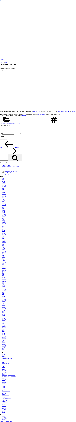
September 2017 (4, 262)
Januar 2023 (3, 212)
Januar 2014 (3, 297)
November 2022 (4, 213)
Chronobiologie (11, 113)
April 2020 (3, 238)
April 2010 (3, 332)
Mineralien (3, 394)
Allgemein (3, 355)
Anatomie (3, 356)
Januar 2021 (3, 231)
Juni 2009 (3, 340)
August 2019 (3, 244)
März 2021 (3, 229)
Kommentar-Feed (4, 418)
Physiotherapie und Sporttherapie (6, 398)
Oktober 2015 (4, 280)
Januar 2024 (3, 202)
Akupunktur (3, 354)
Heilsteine (16, 112)
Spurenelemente (4, 406)
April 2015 (3, 285)
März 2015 (3, 286)
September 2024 (4, 196)
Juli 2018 (3, 254)
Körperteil (3, 386)
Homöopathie (4, 383)
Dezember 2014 (4, 288)
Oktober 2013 (4, 299)
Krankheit (3, 387)
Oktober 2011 (4, 318)
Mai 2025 (3, 190)
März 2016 (3, 276)
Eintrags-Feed (4, 417)
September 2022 (4, 215)
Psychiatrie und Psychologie (6, 400)
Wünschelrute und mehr (5, 411)
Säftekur (6, 173)
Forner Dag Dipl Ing (4, 174)
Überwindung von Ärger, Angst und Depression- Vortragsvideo (10, 166)
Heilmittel (22, 122)
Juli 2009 (3, 339)
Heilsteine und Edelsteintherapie (6, 379)
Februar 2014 (3, 296)
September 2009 (4, 338)
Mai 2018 (3, 256)
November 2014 (4, 289)
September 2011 (4, 319)
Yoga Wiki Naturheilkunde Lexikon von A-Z (64, 111)
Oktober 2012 (4, 309)
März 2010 (3, 333)
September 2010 (4, 328)
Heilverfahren (32, 122)
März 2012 (3, 314)
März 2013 (3, 305)
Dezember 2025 (4, 184)
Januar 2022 (3, 221)
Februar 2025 (3, 192)
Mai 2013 (3, 303)
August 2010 (3, 329)
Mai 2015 (3, 284)
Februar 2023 (3, 211)
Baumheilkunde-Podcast (5, 363)
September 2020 (4, 234)
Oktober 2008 (4, 346)
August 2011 (3, 320)
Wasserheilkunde (4, 409)
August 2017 (3, 263)
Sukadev (6, 62)
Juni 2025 (3, 189)
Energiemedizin (4, 368)
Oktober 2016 (4, 271)
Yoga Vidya (73, 111)
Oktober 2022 (4, 214)
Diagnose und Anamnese (5, 364)
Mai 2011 (3, 322)
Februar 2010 (3, 334)
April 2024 (3, 200)
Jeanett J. (3, 173)
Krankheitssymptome (5, 389)
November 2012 (4, 308)
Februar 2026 (3, 183)
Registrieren (3, 416)
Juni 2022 (3, 217)
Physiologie (3, 397)
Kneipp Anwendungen (5, 385)
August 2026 (3, 178)
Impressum (1, 420)
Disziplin (14, 122)
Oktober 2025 (4, 186)
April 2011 (3, 323)
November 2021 (4, 223)
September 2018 (4, 253)
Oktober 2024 (4, 195)
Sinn (2, 405)
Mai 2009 (3, 341)
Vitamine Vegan (4, 408)
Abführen (3, 353)
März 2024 (3, 201)
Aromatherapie (4, 357)
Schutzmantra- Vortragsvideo (6, 167)
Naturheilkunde (2, 59)
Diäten (3, 365)
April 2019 (3, 247)
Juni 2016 (3, 274)
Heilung (29, 122)
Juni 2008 (3, 349)
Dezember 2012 (4, 307)
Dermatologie (7, 113)
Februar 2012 (3, 315)
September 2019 (4, 243)
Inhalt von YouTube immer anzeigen (6, 70)
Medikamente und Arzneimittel (6, 391)
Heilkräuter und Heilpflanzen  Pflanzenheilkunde (8, 375)
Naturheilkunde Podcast (36, 111)
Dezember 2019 (4, 241)
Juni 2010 (3, 331)
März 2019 (3, 248)
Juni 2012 (3, 312)
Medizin (35, 122)
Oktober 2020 (4, 233)
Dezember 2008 (4, 344)
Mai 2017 (3, 265)
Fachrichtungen (18, 122)
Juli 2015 (3, 283)
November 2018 (4, 251)
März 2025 (3, 191)
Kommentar (2, 133)
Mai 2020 (3, 237)
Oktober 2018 (4, 252)
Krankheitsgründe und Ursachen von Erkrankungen (9, 388)
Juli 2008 (3, 348)
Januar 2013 (3, 306)
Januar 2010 (3, 335)
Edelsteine (3, 367)
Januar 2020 (3, 240)
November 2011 (4, 317)
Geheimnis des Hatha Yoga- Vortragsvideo (11, 171)
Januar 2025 (3, 193)
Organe (3, 396)
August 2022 (3, 216)
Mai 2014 (3, 294)
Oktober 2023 (4, 205)
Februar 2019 (3, 249)
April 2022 (3, 219)
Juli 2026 (3, 179)
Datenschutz (1, 421)
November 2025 (4, 185)
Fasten (3, 371)
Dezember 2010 (4, 326)
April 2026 (3, 181)
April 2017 (3, 266)
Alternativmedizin (2, 113)
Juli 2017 (3, 264)
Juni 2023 (3, 208)
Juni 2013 (3, 302)
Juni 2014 (3, 293)
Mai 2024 (3, 199)
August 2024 (3, 197)
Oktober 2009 (4, 337)
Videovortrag (3, 407)
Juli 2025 (3, 188)
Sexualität (3, 404)
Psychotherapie (4, 401)
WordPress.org (4, 419)
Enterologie (15, 113)
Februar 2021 (3, 230)
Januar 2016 (3, 278)
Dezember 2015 (4, 279)
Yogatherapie (3, 412)
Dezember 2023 (4, 203)
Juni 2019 (3, 246)
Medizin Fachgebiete (40, 122)
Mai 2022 (3, 218)
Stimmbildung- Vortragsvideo (6, 165)
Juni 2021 (3, 227)
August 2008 (3, 347)
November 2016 (4, 270)
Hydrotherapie (4, 384)
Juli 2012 (3, 311)
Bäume (3, 362)
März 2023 (3, 210)
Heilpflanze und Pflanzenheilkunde (7, 377)
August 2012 (3, 310)
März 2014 (3, 295)
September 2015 (4, 281)
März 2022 (3, 220)
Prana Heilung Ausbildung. (41, 114)
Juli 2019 (3, 245)
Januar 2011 (3, 325)
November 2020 (4, 232)
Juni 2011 (3, 321)
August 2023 (3, 206)
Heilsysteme (25, 122)
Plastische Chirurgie (14, 66)
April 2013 (3, 304)
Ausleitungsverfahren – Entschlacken (7, 358)
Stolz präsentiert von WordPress (8, 421)
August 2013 (3, 301)
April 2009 (3, 342)
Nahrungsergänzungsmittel (5, 395)
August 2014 (3, 291)
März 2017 (3, 267)
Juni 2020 (3, 236)
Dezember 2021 (4, 222)
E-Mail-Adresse (2, 136)
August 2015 (3, 282)
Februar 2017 (3, 268)
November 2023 (4, 204)
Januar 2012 (3, 316)
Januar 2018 (3, 259)
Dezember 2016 (4, 269)
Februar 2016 (3, 277)
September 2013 (4, 300)
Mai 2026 (3, 180)
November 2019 (4, 242)
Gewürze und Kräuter (5, 372)
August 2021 (3, 225)
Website (1, 138)
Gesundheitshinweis (24, 115)
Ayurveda (3, 359)
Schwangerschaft (4, 403)
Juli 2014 (3, 292)
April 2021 (3, 228)
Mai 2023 (3, 209)
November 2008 (4, 345)
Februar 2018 (3, 258)
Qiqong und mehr (4, 402)
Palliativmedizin (9, 172)
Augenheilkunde (20, 113)
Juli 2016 (3, 273)
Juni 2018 (3, 255)
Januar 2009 (3, 343)
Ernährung (3, 369)
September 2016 (4, 272)
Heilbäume (3, 374)
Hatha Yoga (3, 373)
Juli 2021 (3, 226)
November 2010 (4, 327)
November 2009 (4, 336)
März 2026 (3, 182)
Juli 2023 (3, 207)
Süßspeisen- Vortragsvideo (5, 164)
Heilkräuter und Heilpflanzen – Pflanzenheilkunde (9, 376)
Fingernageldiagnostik (11, 174)
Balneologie (3, 361)
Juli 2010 (3, 330)
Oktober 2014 (4, 290)
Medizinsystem (45, 122)
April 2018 (3, 257)
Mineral (19, 112)
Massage (3, 390)
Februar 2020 (3, 239)
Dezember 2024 (4, 194)
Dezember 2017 (4, 260)
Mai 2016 (3, 275)
